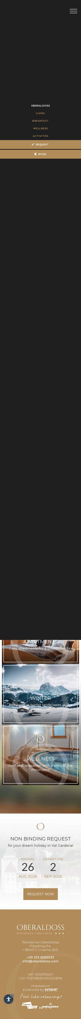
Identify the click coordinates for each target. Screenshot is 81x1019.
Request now (40, 894)
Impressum (40, 986)
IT (50, 1008)
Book (42, 154)
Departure (53, 859)
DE (31, 1008)
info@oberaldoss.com (41, 961)
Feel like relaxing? (40, 997)
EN (41, 1008)
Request (42, 144)
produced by (34, 990)
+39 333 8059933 (40, 957)
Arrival (28, 859)
